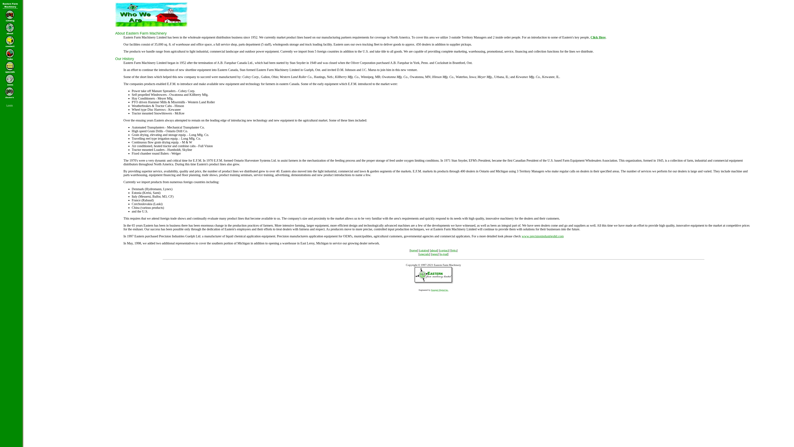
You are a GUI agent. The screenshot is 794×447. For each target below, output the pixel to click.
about (434, 250)
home (413, 250)
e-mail (444, 254)
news (435, 254)
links (454, 250)
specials (424, 254)
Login (9, 105)
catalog (424, 250)
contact (444, 250)
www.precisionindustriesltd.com (543, 236)
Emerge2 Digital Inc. (439, 290)
